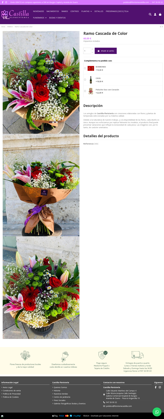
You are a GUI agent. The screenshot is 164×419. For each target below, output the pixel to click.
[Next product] (162, 26)
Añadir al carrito (107, 51)
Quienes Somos (60, 387)
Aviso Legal (7, 387)
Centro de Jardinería (62, 397)
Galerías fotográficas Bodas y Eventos (70, 403)
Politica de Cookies (11, 397)
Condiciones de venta (12, 390)
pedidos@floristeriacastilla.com (136, 2)
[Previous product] (161, 26)
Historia (57, 390)
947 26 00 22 (157, 2)
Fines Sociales (59, 400)
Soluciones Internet (110, 416)
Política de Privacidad (11, 394)
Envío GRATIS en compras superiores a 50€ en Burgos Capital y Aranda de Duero (44, 2)
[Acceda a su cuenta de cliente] (155, 14)
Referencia (88, 143)
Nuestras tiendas (61, 394)
